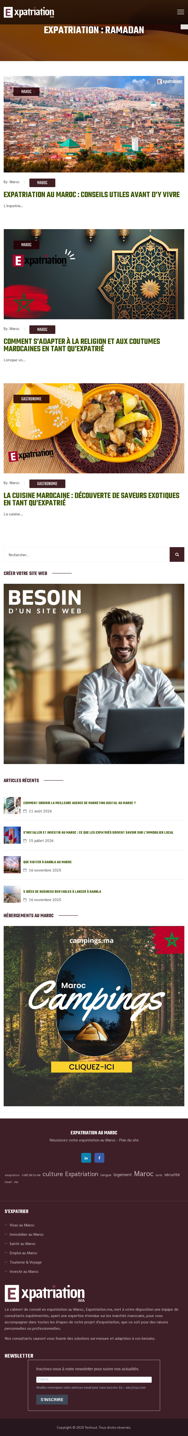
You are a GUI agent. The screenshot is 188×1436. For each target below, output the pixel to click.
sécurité (172, 1174)
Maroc (26, 92)
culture (53, 1173)
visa (16, 1181)
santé (159, 1175)
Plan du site (129, 1139)
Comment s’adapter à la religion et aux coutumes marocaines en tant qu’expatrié (82, 345)
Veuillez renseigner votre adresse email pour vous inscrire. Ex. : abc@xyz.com (91, 1387)
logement (123, 1174)
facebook (99, 1158)
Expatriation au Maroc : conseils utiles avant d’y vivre (92, 195)
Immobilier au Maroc (27, 1234)
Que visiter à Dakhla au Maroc (47, 862)
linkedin (86, 1158)
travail (8, 1181)
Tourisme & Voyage (26, 1262)
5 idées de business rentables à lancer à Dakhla (62, 892)
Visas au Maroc (22, 1224)
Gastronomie (31, 399)
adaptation (12, 1175)
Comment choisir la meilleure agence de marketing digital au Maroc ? (79, 803)
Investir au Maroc (24, 1271)
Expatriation (81, 1173)
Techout (91, 1427)
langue (106, 1174)
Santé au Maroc (23, 1243)
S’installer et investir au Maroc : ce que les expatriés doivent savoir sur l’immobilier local (98, 833)
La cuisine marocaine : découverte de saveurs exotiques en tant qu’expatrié (91, 499)
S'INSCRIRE (52, 1400)
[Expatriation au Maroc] (29, 12)
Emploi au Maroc (23, 1252)
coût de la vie (31, 1175)
